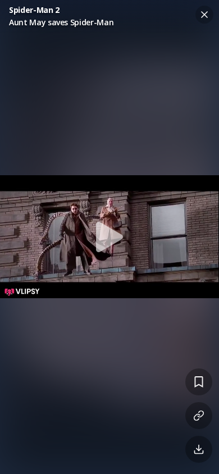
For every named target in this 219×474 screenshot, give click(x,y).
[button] (109, 237)
